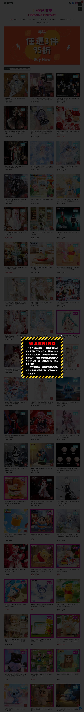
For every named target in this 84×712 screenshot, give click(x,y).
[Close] (61, 335)
